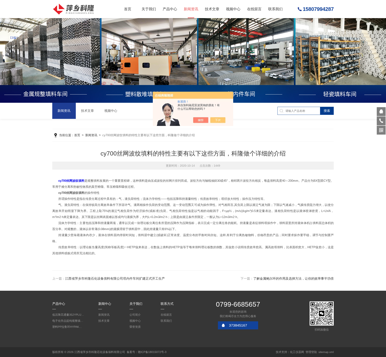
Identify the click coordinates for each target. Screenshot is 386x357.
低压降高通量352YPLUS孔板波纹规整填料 (68, 314)
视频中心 (233, 9)
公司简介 (135, 314)
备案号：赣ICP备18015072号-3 (146, 352)
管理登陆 (311, 352)
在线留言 (254, 9)
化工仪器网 (297, 352)
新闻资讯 (191, 9)
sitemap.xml (326, 352)
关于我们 (149, 9)
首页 (127, 9)
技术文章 (212, 9)
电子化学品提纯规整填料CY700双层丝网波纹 (68, 320)
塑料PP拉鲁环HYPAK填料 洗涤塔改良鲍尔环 (68, 326)
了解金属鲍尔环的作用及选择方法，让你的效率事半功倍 (293, 278)
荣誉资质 (135, 326)
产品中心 (170, 9)
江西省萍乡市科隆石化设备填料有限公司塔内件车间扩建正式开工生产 (115, 278)
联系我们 (275, 9)
